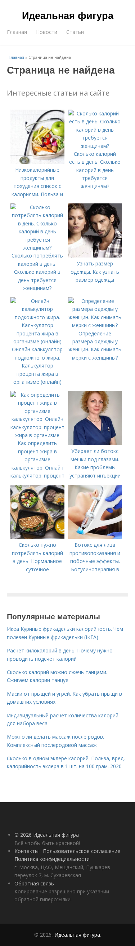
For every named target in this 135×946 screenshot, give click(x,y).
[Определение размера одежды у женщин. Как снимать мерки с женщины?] (95, 325)
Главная (17, 31)
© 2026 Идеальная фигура (46, 834)
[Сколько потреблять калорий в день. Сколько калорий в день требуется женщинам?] (37, 247)
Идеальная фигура (67, 15)
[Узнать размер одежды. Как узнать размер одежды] (95, 255)
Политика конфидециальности (52, 858)
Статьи (75, 31)
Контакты (26, 851)
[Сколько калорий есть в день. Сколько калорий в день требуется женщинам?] (95, 145)
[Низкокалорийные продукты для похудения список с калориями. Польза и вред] (37, 161)
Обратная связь (34, 883)
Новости (46, 31)
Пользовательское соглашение (81, 851)
